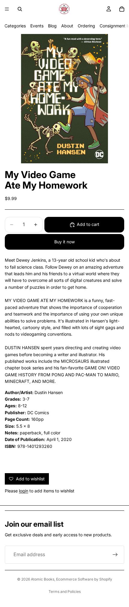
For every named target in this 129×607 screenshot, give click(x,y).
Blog (52, 25)
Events (37, 25)
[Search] (19, 9)
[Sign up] (115, 554)
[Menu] (7, 9)
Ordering (86, 25)
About (67, 25)
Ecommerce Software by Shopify (84, 579)
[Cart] (121, 9)
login (23, 490)
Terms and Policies (65, 591)
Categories (15, 25)
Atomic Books (42, 579)
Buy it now (64, 241)
